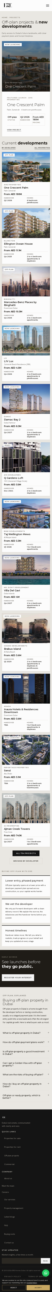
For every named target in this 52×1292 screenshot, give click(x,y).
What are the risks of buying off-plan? (23, 1074)
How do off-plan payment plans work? (23, 1042)
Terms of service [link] (37, 1277)
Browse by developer (25, 861)
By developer (9, 148)
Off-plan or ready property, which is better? (21, 1096)
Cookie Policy (32, 1283)
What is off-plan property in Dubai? (22, 1033)
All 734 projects (26, 853)
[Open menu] (48, 6)
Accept (38, 1288)
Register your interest (18, 978)
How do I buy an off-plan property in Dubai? (22, 1085)
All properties (42, 148)
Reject (14, 1288)
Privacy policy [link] (12, 1277)
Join (45, 1261)
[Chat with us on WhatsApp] (45, 1273)
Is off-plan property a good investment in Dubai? (24, 1052)
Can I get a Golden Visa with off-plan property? (22, 1064)
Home (5, 17)
